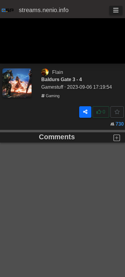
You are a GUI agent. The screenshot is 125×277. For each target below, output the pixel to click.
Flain (57, 72)
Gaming (52, 96)
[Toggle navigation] (116, 10)
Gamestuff (52, 87)
